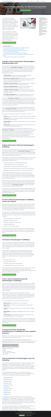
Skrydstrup (6, 377)
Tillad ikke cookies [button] (28, 415)
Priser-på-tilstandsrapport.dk (8, 1)
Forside (28, 1)
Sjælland (37, 1)
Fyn (34, 1)
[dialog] (25, 414)
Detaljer (33, 413)
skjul (12, 46)
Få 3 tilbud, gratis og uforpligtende (25, 10)
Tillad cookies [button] (22, 415)
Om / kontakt (43, 1)
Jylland (32, 1)
